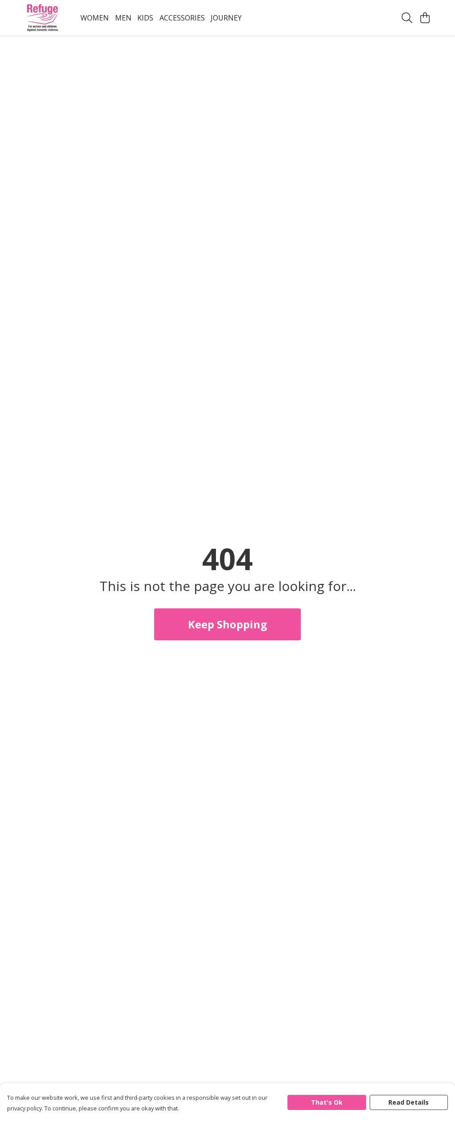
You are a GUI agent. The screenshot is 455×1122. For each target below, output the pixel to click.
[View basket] (425, 18)
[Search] (407, 18)
